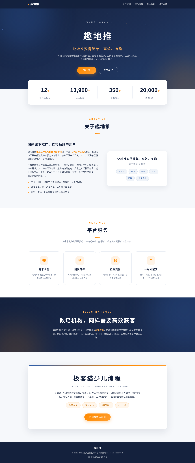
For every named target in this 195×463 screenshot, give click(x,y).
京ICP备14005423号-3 (97, 457)
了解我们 (86, 70)
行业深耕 (151, 4)
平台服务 (139, 4)
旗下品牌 (163, 4)
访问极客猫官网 (97, 417)
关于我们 (127, 4)
